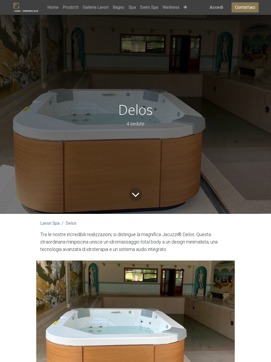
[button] (185, 7)
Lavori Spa (50, 223)
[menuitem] (53, 7)
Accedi (216, 7)
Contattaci (245, 7)
